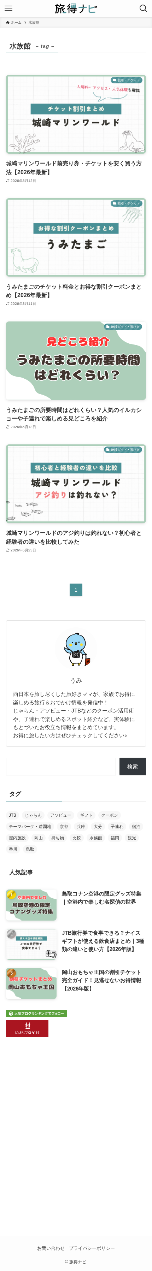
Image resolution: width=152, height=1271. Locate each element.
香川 (13, 849)
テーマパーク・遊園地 (30, 826)
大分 (98, 826)
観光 (132, 837)
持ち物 (57, 837)
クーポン (109, 815)
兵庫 (81, 826)
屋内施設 (17, 837)
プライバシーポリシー (92, 1248)
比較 (76, 837)
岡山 (38, 837)
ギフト (86, 815)
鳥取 (30, 849)
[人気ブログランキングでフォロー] (36, 1015)
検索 (132, 766)
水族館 (95, 837)
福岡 (115, 837)
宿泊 (136, 826)
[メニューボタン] (8, 8)
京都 (64, 826)
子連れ (117, 826)
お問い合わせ (51, 1248)
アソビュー (60, 815)
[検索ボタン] (143, 8)
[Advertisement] (76, 1127)
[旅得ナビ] (76, 8)
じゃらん (33, 815)
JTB (12, 815)
